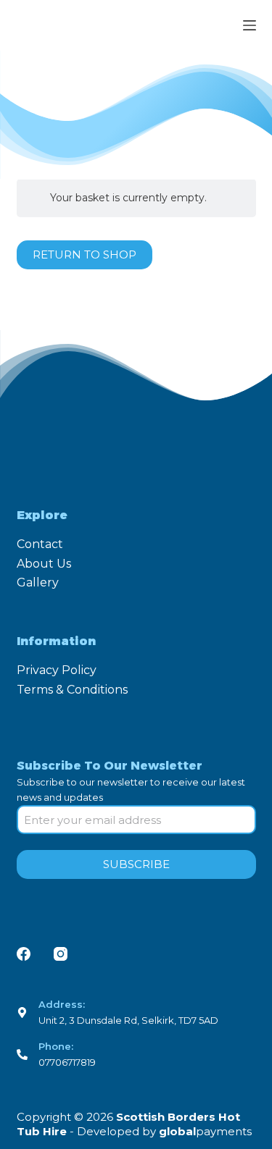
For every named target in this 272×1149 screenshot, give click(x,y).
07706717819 (67, 1062)
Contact (40, 544)
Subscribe (136, 864)
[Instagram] (60, 954)
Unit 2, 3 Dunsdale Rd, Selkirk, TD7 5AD (128, 1020)
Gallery (38, 582)
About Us (44, 564)
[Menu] (249, 25)
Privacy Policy (56, 670)
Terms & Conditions (72, 689)
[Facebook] (23, 954)
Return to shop (84, 254)
